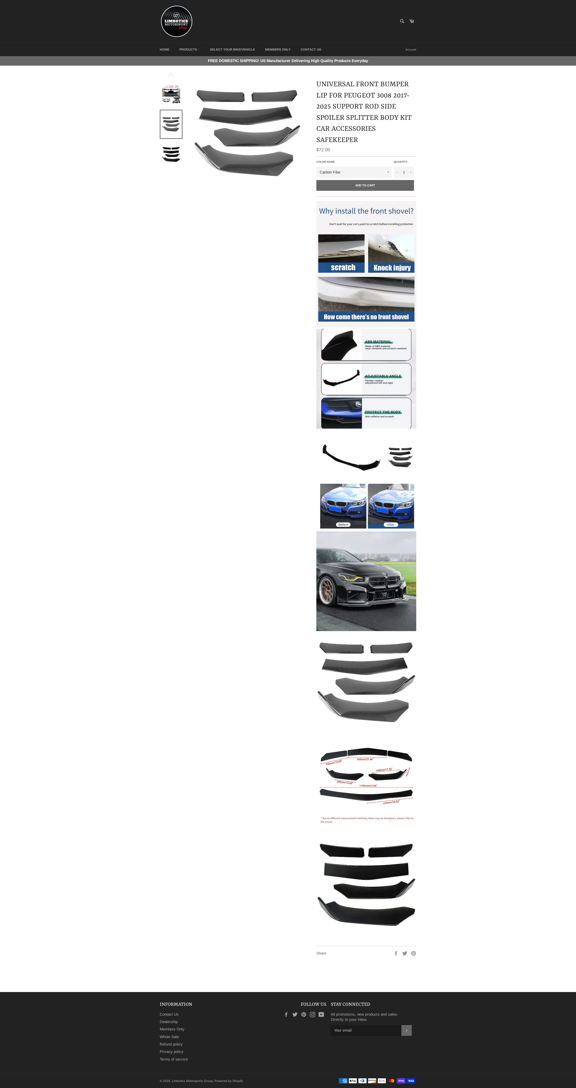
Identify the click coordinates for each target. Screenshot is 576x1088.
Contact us (311, 49)
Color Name (325, 161)
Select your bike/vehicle (232, 49)
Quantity (400, 161)
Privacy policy (172, 1052)
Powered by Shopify (229, 1081)
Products (188, 49)
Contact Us (169, 1014)
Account (410, 49)
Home (164, 49)
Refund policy (171, 1044)
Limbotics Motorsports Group (192, 1081)
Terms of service (174, 1059)
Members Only (277, 49)
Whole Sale (169, 1037)
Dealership (169, 1022)
